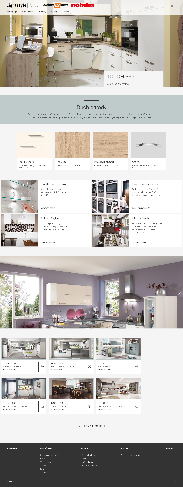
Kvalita (42, 469)
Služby (124, 448)
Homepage (12, 448)
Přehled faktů (45, 462)
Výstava (43, 459)
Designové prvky (87, 459)
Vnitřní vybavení (87, 462)
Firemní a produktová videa (132, 455)
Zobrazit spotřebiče (141, 208)
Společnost (46, 448)
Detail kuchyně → (10, 370)
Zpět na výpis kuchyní (91, 426)
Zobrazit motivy (48, 243)
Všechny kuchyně (88, 455)
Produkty (86, 448)
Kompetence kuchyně (49, 455)
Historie (43, 466)
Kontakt (43, 473)
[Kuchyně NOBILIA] (23, 6)
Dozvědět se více (48, 208)
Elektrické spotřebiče (89, 466)
